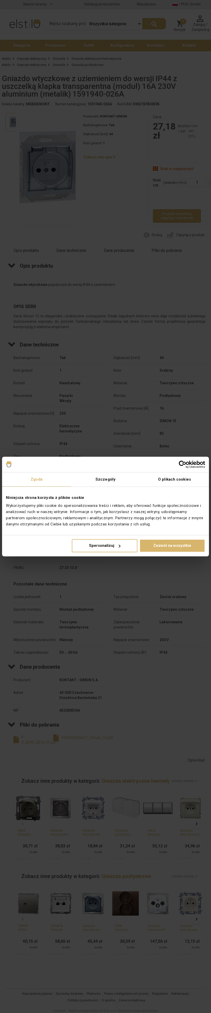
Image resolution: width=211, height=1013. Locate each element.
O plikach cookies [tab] (174, 479)
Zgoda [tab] (36, 479)
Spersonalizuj (101, 545)
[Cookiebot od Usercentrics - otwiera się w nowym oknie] (182, 464)
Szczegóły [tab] (105, 479)
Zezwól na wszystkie (172, 545)
